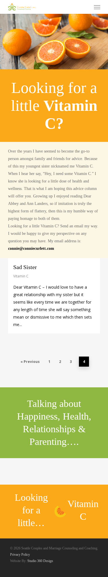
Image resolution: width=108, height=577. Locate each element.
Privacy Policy (20, 555)
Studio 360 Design (40, 561)
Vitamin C (21, 276)
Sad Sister (25, 267)
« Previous (30, 361)
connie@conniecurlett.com (31, 248)
